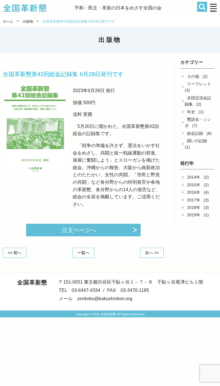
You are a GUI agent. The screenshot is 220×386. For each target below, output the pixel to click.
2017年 (193, 200)
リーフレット (199, 84)
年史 (191, 112)
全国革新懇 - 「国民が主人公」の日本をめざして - (38, 8)
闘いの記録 (197, 140)
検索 (202, 7)
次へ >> (152, 252)
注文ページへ (79, 230)
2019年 (193, 215)
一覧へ (83, 252)
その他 (193, 76)
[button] (214, 8)
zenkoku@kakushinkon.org (104, 298)
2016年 (193, 192)
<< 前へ (14, 252)
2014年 (193, 177)
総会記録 (195, 133)
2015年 (193, 185)
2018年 (193, 207)
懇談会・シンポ (198, 122)
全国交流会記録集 (198, 101)
